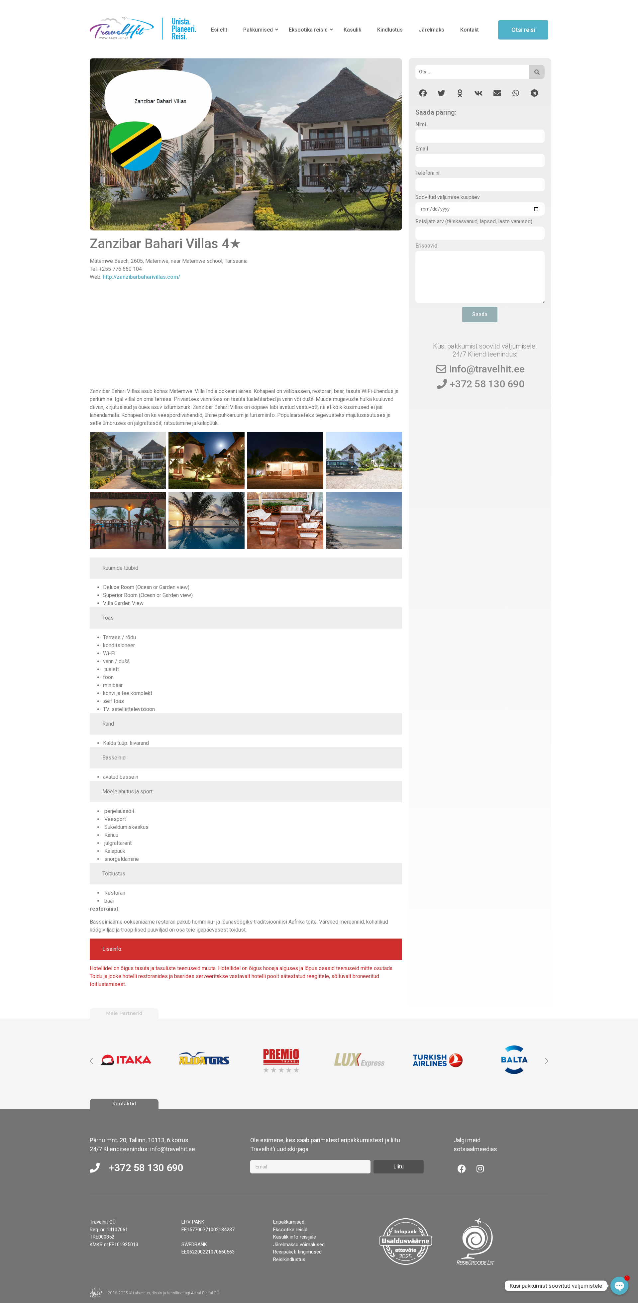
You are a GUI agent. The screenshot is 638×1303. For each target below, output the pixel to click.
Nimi (420, 125)
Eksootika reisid (308, 30)
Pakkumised (258, 30)
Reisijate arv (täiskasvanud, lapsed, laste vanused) (473, 222)
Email (421, 149)
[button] (422, 93)
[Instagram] (480, 1168)
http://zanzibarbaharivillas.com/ (141, 277)
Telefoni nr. (428, 173)
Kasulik (352, 30)
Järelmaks (431, 30)
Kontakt (469, 30)
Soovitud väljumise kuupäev (447, 197)
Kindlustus (390, 30)
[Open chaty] (619, 1286)
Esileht (219, 30)
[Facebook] (462, 1168)
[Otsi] (537, 72)
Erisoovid (426, 246)
